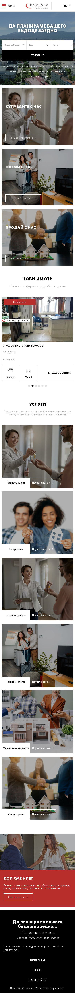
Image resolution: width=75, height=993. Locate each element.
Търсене (37, 55)
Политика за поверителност (49, 988)
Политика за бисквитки (22, 988)
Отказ (37, 970)
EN (69, 5)
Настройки (38, 980)
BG (65, 5)
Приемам (37, 960)
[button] (8, 6)
